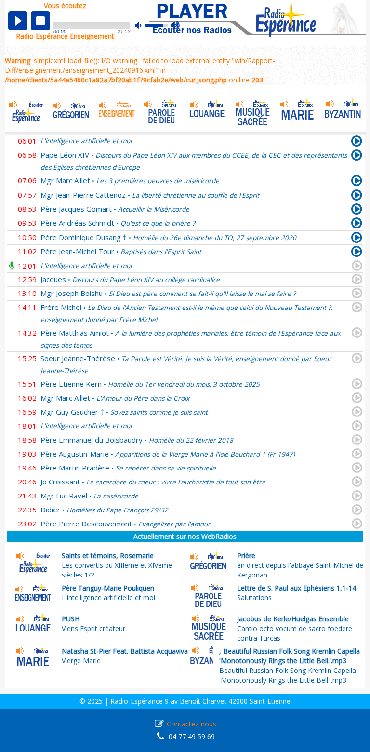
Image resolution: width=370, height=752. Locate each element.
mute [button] (143, 25)
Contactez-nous (191, 723)
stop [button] (40, 20)
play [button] (17, 20)
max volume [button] (176, 25)
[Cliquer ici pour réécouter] (356, 142)
